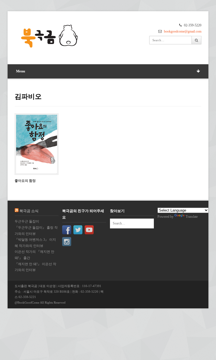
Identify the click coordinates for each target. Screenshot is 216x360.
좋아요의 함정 (25, 181)
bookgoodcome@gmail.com (182, 31)
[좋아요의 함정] (36, 144)
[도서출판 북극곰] (50, 36)
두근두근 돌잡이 (27, 221)
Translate (192, 217)
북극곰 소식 (29, 211)
